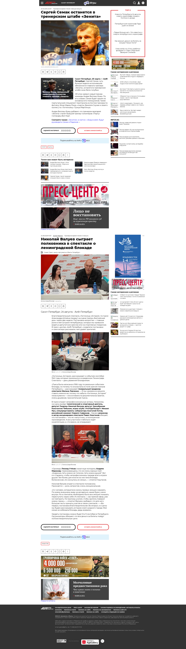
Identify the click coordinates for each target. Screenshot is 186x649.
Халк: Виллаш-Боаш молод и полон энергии (94, 170)
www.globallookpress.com (49, 67)
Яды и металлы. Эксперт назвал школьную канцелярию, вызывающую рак (130, 112)
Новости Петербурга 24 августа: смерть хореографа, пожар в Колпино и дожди (128, 16)
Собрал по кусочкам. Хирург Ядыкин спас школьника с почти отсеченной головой (132, 296)
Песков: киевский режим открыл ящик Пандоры (130, 123)
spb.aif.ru (58, 301)
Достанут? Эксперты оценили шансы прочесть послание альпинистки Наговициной (132, 90)
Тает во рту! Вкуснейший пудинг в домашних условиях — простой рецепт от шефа (131, 325)
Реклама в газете (70, 610)
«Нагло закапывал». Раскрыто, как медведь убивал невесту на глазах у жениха (132, 104)
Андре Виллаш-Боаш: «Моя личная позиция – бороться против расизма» (59, 164)
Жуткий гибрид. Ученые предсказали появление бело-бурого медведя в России (132, 76)
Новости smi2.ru (48, 229)
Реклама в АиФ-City (120, 610)
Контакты (58, 610)
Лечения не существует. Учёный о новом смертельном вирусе (131, 310)
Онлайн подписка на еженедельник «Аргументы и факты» (120, 607)
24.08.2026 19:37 (46, 236)
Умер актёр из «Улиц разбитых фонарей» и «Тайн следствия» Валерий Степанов (127, 50)
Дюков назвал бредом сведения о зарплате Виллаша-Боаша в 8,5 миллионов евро (95, 164)
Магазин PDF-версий (91, 607)
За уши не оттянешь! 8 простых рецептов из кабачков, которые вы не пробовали (132, 332)
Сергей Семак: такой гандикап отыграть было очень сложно (60, 177)
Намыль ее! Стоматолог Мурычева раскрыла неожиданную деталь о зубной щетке (131, 317)
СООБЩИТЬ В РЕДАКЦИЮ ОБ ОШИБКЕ (113, 612)
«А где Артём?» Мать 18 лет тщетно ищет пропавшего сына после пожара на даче (131, 303)
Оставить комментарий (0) (93, 130)
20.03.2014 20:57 (46, 9)
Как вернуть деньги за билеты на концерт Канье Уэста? (128, 42)
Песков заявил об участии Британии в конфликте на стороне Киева (131, 130)
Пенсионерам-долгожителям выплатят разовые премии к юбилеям (131, 137)
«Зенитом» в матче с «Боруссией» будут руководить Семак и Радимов (78, 121)
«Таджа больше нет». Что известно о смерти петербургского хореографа (127, 33)
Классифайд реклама (62, 612)
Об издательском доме (63, 607)
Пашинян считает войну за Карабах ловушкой (131, 144)
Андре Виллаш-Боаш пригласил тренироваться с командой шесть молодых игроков (61, 171)
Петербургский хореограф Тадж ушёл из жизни (128, 25)
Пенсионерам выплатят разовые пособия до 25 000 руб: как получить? (130, 152)
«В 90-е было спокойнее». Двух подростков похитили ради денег (131, 82)
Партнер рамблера (74, 641)
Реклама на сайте (84, 610)
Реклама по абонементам (102, 610)
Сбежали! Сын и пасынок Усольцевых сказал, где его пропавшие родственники (132, 97)
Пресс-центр (78, 607)
